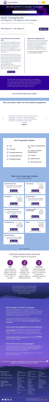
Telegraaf (12, 149)
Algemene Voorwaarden (38, 400)
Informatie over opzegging (13, 192)
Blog (2, 386)
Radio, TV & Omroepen (30, 392)
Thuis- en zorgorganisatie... (42, 379)
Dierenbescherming (15, 159)
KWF (10, 145)
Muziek (29, 384)
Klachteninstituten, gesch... (32, 375)
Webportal (40, 386)
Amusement (19, 371)
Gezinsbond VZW (9, 222)
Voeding (40, 385)
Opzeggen (44, 29)
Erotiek (18, 382)
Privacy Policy (32, 400)
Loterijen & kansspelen (30, 382)
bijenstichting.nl (9, 235)
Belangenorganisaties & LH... (21, 373)
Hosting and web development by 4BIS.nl (32, 399)
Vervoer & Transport (42, 382)
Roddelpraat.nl (35, 158)
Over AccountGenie (5, 382)
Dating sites (19, 380)
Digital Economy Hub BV (38, 398)
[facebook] (5, 400)
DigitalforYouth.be (10, 183)
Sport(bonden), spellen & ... (41, 375)
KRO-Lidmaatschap (36, 162)
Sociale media (31, 393)
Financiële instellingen (19, 384)
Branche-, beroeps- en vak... (21, 376)
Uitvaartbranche (41, 381)
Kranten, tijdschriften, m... (32, 377)
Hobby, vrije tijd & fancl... (20, 388)
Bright (28, 222)
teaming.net (7, 196)
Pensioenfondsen (31, 388)
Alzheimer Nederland (15, 155)
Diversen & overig (21, 381)
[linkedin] (8, 400)
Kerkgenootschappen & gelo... (32, 372)
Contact (2, 383)
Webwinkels (40, 387)
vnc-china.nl (29, 183)
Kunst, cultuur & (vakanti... (31, 379)
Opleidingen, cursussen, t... (30, 387)
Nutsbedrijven (31, 385)
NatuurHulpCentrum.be (11, 209)
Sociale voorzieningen (41, 372)
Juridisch (19, 392)
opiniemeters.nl (30, 196)
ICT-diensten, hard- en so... (21, 391)
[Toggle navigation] (39, 2)
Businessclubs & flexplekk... (20, 378)
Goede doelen (20, 386)
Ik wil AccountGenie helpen (6, 384)
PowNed (33, 155)
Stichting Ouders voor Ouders (31, 210)
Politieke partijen (31, 390)
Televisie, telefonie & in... (42, 377)
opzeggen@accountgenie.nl (8, 377)
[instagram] (11, 400)
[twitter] (3, 400)
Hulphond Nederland (15, 152)
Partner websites (4, 381)
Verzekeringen (41, 384)
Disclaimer (27, 400)
